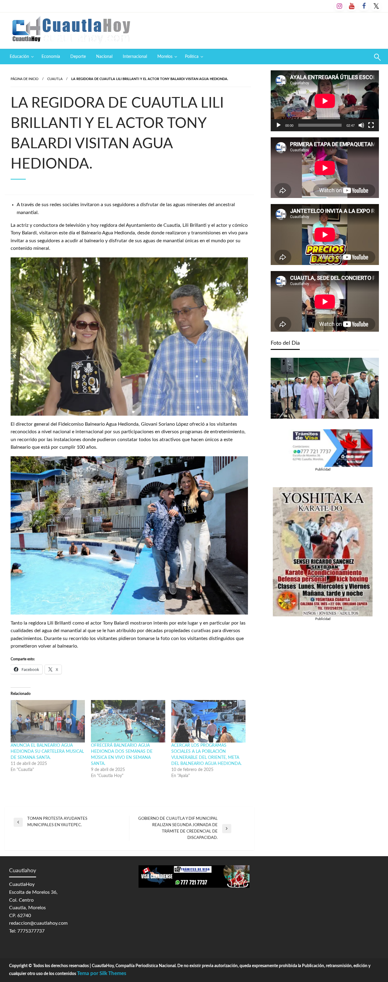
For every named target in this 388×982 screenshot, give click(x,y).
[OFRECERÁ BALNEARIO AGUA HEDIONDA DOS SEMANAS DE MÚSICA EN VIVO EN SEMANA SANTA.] (128, 721)
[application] (325, 100)
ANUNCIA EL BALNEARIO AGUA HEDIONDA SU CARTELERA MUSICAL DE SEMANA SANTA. (47, 751)
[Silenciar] (361, 125)
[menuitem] (20, 56)
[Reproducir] (279, 125)
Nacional (104, 57)
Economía (51, 57)
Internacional (135, 57)
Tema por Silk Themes (101, 973)
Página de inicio (24, 79)
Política (192, 57)
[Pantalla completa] (371, 125)
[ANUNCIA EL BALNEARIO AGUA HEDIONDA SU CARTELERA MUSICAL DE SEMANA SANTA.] (48, 721)
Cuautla (54, 79)
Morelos (164, 57)
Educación (19, 57)
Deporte (78, 57)
